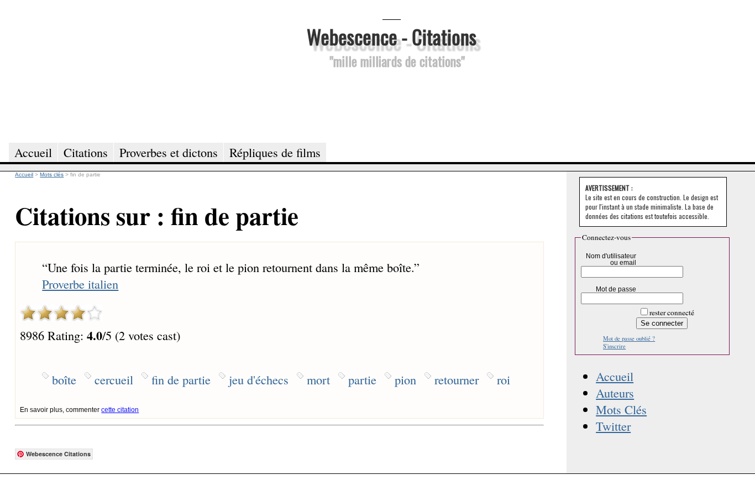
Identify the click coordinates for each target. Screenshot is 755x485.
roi (503, 379)
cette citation (120, 410)
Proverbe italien (80, 283)
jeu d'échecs (259, 379)
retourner (456, 379)
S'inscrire (614, 346)
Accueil (614, 376)
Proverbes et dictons (168, 152)
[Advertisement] (391, 104)
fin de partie (181, 379)
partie (362, 379)
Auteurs (615, 392)
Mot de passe (616, 289)
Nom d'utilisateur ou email (611, 259)
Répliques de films (275, 152)
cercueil (114, 379)
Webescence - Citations (391, 36)
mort (318, 379)
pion (405, 379)
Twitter (613, 426)
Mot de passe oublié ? (629, 338)
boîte (64, 379)
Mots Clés (621, 409)
